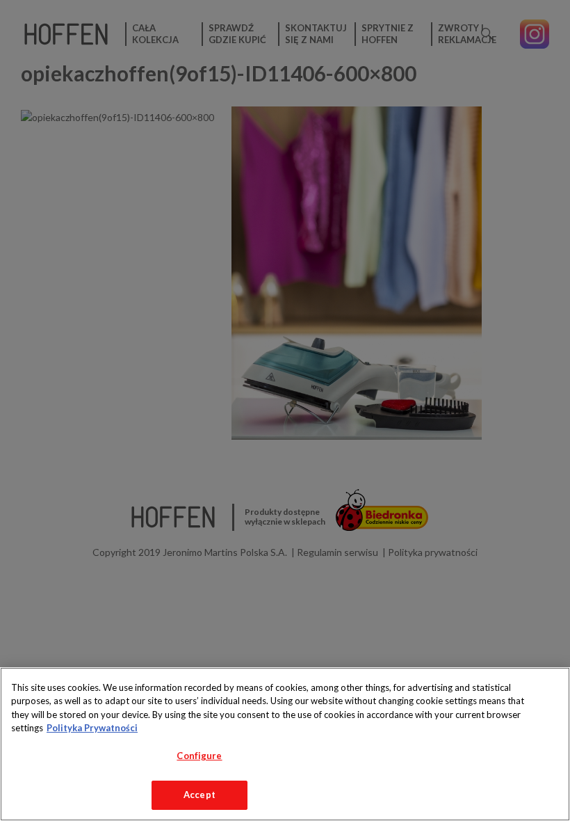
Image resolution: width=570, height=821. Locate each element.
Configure (199, 755)
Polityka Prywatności (92, 727)
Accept (199, 794)
